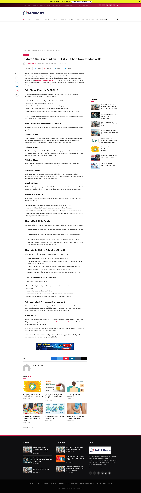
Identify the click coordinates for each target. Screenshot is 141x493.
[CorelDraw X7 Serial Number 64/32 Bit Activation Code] (60, 450)
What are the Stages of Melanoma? (74, 395)
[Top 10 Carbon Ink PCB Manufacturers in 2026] (95, 166)
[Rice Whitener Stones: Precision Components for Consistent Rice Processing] (95, 107)
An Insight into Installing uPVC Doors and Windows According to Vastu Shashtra (75, 468)
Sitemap (78, 5)
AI (110, 19)
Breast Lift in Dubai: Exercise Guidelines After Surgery (75, 417)
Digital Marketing (101, 19)
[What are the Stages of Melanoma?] (77, 386)
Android (54, 19)
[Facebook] (17, 78)
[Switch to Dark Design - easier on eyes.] (117, 5)
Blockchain (80, 19)
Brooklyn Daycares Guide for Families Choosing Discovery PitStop (31, 418)
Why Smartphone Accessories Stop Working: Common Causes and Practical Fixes (75, 458)
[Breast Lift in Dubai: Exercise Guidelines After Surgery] (77, 408)
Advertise (42, 5)
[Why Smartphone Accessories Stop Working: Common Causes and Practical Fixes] (60, 458)
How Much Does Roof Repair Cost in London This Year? (109, 156)
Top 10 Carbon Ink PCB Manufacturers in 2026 (108, 164)
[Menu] (24, 19)
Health (26, 54)
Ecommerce (90, 19)
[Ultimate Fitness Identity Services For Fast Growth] (55, 408)
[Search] (117, 19)
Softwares (63, 19)
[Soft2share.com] (34, 12)
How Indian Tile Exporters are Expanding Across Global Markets (109, 132)
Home (24, 5)
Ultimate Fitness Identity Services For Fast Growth (55, 417)
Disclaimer (59, 5)
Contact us (35, 5)
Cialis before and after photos (66, 322)
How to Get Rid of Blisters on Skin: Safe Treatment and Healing (33, 395)
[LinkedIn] (17, 86)
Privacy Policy (50, 5)
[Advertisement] (70, 35)
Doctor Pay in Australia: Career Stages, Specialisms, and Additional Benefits (109, 140)
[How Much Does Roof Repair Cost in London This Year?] (95, 157)
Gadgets (71, 19)
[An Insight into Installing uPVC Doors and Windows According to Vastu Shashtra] (60, 469)
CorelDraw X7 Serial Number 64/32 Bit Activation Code (74, 448)
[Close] (140, 1)
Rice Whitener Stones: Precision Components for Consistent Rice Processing (109, 106)
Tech (29, 19)
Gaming (46, 19)
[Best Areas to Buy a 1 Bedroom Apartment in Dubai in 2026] (95, 124)
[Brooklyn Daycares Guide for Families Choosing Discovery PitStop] (33, 408)
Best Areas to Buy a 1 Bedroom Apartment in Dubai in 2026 (109, 123)
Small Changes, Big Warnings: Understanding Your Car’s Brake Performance (108, 115)
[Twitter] (17, 82)
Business (37, 19)
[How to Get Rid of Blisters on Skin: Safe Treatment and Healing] (33, 386)
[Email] (17, 94)
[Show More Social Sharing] (74, 68)
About (29, 5)
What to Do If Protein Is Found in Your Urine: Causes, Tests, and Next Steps (54, 396)
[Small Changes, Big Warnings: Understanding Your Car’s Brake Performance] (95, 115)
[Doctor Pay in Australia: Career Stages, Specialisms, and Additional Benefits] (95, 141)
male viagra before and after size (45, 80)
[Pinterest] (17, 90)
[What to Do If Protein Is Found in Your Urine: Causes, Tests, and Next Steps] (55, 386)
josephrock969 (31, 63)
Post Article (85, 5)
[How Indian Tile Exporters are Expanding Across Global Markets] (95, 132)
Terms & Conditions (68, 5)
